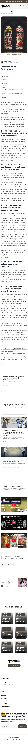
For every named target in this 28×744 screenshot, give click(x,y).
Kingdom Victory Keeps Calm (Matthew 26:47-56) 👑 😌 (6, 634)
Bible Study (4, 703)
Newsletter (4, 695)
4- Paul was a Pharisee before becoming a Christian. (13, 93)
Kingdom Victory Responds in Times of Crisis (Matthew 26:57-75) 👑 (20, 620)
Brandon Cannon (7, 61)
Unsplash (19, 54)
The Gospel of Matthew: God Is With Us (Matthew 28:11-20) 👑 (7, 620)
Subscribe (3, 682)
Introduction (4, 79)
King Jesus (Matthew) (10, 11)
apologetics (4, 698)
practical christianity (6, 706)
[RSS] (13, 739)
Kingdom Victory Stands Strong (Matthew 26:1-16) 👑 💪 (7, 649)
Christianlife (4, 701)
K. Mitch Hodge (14, 54)
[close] (26, 2)
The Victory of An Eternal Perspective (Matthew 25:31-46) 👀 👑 (20, 649)
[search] (21, 6)
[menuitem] (14, 683)
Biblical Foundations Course (8, 685)
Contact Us (13, 665)
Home (2, 11)
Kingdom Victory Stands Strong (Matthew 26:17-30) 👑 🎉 (21, 634)
